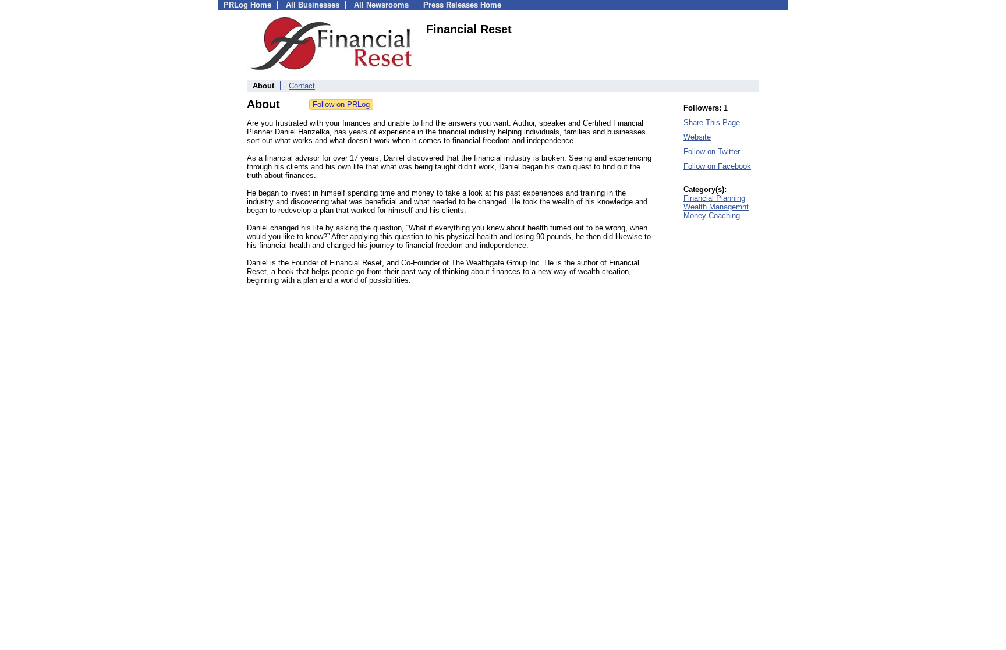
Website (697, 137)
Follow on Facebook (717, 166)
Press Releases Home (462, 5)
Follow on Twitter (711, 151)
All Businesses (312, 5)
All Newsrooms (381, 5)
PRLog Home (247, 5)
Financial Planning (714, 198)
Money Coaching (711, 215)
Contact (302, 85)
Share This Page (711, 122)
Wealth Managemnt (716, 207)
